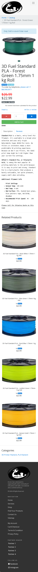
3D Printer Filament (9, 455)
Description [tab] (8, 131)
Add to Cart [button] (19, 122)
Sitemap (11, 518)
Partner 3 (12, 550)
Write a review (30, 109)
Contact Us (12, 514)
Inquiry (4, 109)
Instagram (14, 567)
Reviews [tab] (19, 131)
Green (4, 125)
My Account (12, 523)
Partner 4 (12, 554)
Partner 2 (12, 547)
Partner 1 (12, 543)
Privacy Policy (13, 534)
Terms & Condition (15, 530)
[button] (33, 3)
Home (4, 17)
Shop (10, 507)
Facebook (14, 564)
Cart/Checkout (13, 527)
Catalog (12, 17)
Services (11, 504)
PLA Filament (23, 455)
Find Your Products (15, 511)
